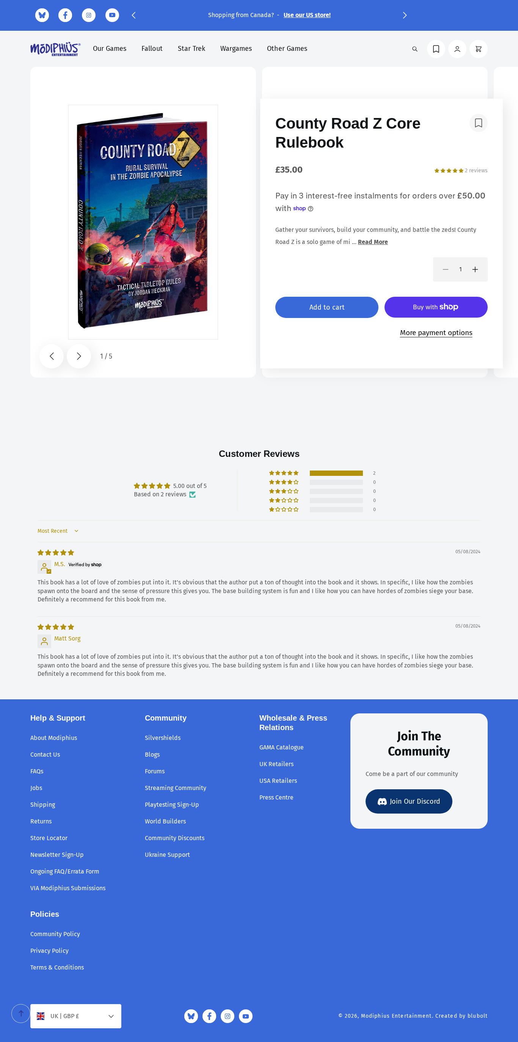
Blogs (152, 754)
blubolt (478, 1016)
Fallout (152, 48)
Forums (155, 771)
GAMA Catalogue (281, 747)
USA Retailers (278, 780)
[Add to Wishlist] (478, 123)
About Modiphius (53, 737)
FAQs (36, 771)
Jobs (36, 788)
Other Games (287, 48)
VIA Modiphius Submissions (67, 888)
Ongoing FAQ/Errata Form (64, 871)
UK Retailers (276, 764)
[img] (56, 552)
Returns (41, 821)
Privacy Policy (49, 950)
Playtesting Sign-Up (172, 804)
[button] (133, 15)
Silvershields (163, 737)
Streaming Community (175, 788)
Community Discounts (174, 838)
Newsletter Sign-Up (57, 854)
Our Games (109, 48)
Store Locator (48, 838)
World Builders (165, 821)
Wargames (236, 48)
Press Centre (276, 797)
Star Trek (191, 48)
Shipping (42, 804)
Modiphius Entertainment (396, 1016)
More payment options (436, 332)
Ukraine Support (167, 854)
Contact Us (45, 754)
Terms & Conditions (57, 967)
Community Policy (55, 934)
